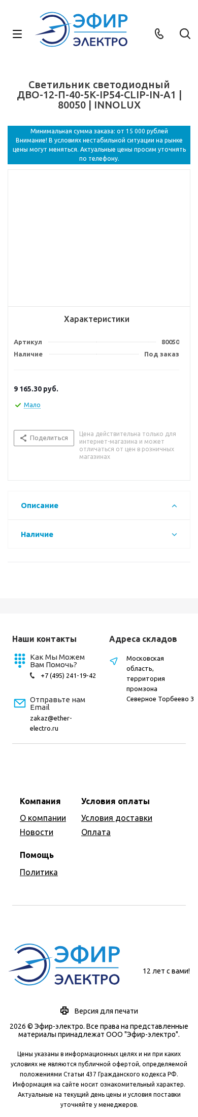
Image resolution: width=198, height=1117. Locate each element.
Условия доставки (116, 817)
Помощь (37, 854)
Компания (40, 801)
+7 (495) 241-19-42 (68, 675)
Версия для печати (106, 1011)
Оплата (96, 832)
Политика (39, 872)
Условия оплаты (115, 801)
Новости (36, 832)
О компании (43, 817)
